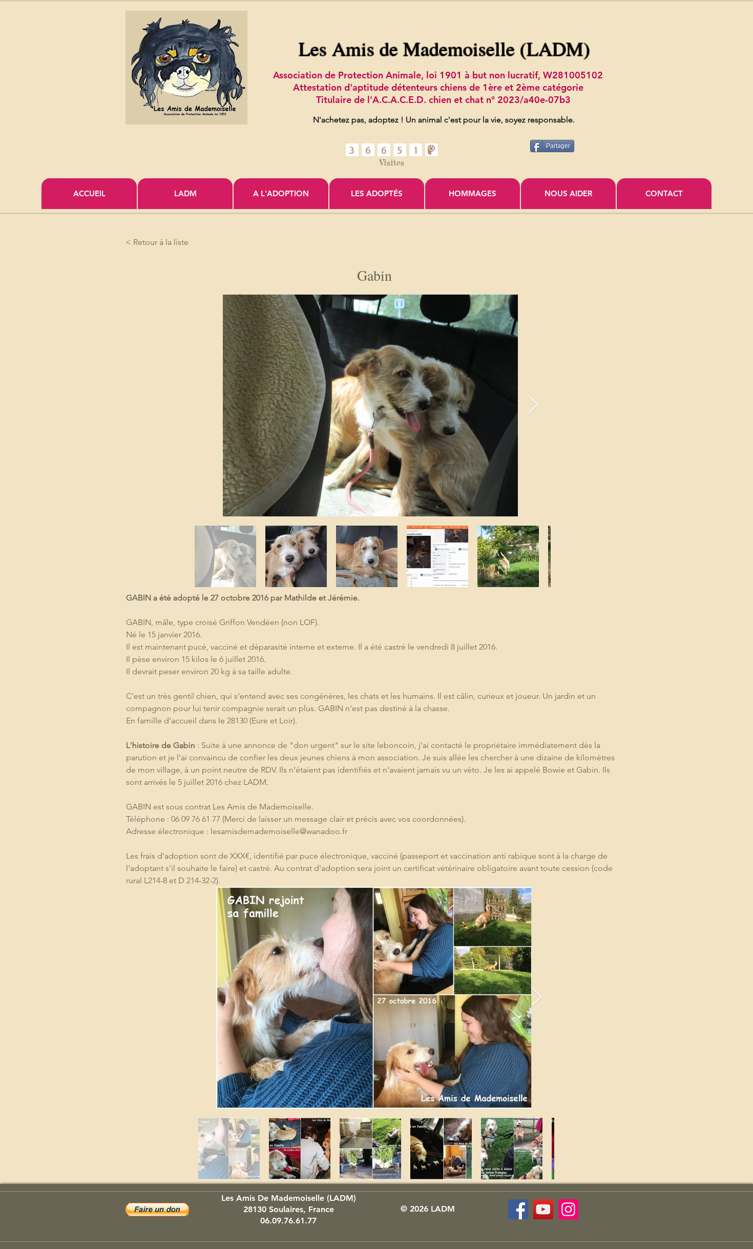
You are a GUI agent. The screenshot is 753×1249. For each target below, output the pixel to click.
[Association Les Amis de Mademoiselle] (543, 1209)
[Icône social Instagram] (568, 1209)
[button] (157, 1209)
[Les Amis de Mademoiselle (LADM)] (518, 1209)
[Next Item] (533, 405)
